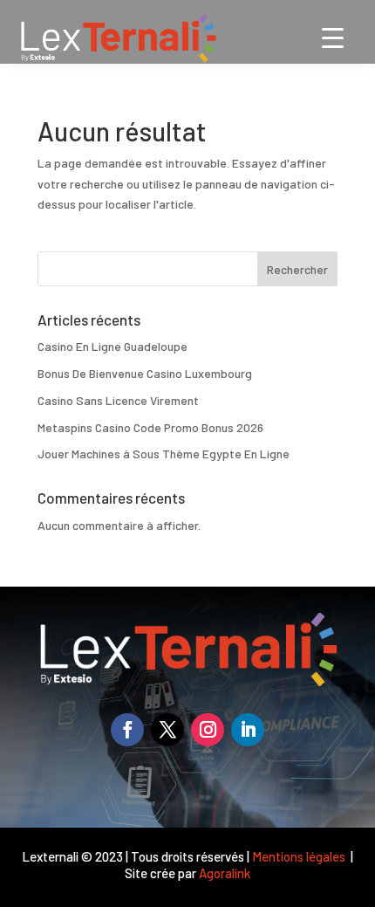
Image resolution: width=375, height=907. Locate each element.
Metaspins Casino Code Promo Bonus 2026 (150, 427)
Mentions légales (300, 856)
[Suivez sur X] (167, 729)
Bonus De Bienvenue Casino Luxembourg (145, 373)
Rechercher (297, 269)
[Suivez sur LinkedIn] (247, 729)
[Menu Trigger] (333, 37)
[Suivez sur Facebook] (127, 729)
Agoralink (224, 873)
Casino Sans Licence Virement (118, 400)
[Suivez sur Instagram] (207, 729)
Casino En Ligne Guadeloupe (113, 346)
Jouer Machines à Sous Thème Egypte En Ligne (164, 453)
